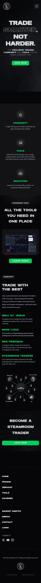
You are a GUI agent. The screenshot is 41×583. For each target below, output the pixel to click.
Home (5, 476)
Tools (5, 493)
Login (5, 528)
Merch (6, 517)
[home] (6, 6)
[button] (36, 6)
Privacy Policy (12, 575)
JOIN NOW (20, 63)
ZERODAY (7, 487)
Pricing (6, 482)
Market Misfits (11, 511)
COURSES (7, 498)
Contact (7, 522)
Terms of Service (28, 575)
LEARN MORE (20, 261)
